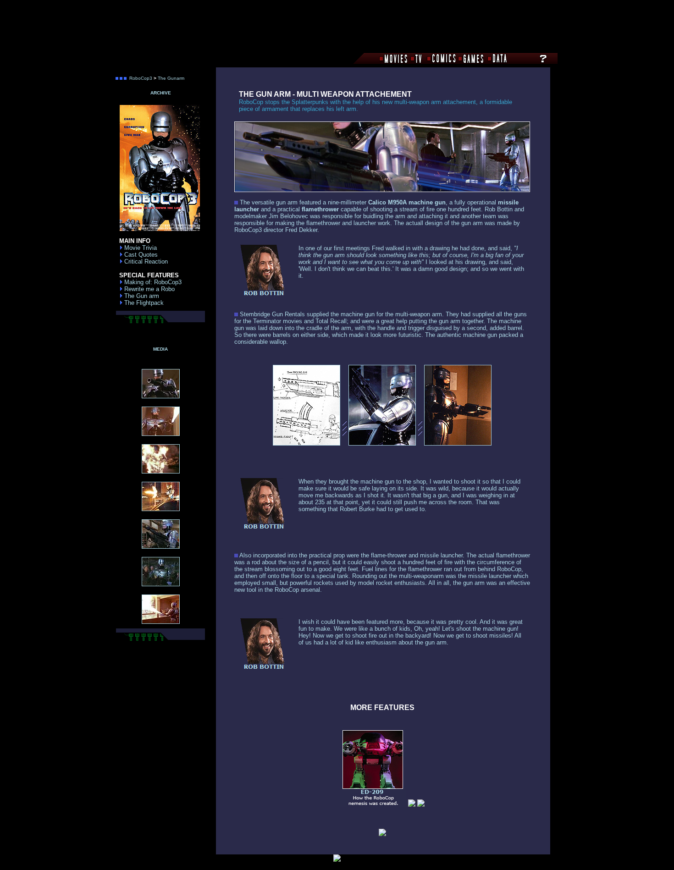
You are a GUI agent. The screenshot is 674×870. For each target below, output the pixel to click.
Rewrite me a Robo (148, 289)
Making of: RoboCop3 (152, 282)
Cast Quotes (140, 254)
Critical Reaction (145, 261)
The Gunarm (171, 78)
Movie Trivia (139, 247)
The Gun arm (140, 295)
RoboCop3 (140, 78)
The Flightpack (143, 302)
